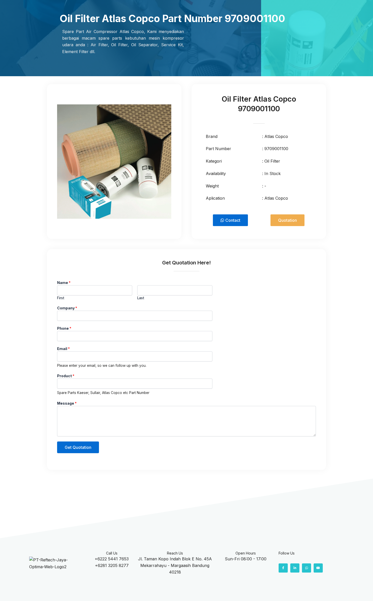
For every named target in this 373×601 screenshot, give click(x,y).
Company (67, 308)
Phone (64, 328)
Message (67, 403)
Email (63, 348)
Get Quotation (78, 447)
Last (140, 298)
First (60, 298)
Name (64, 282)
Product (65, 376)
